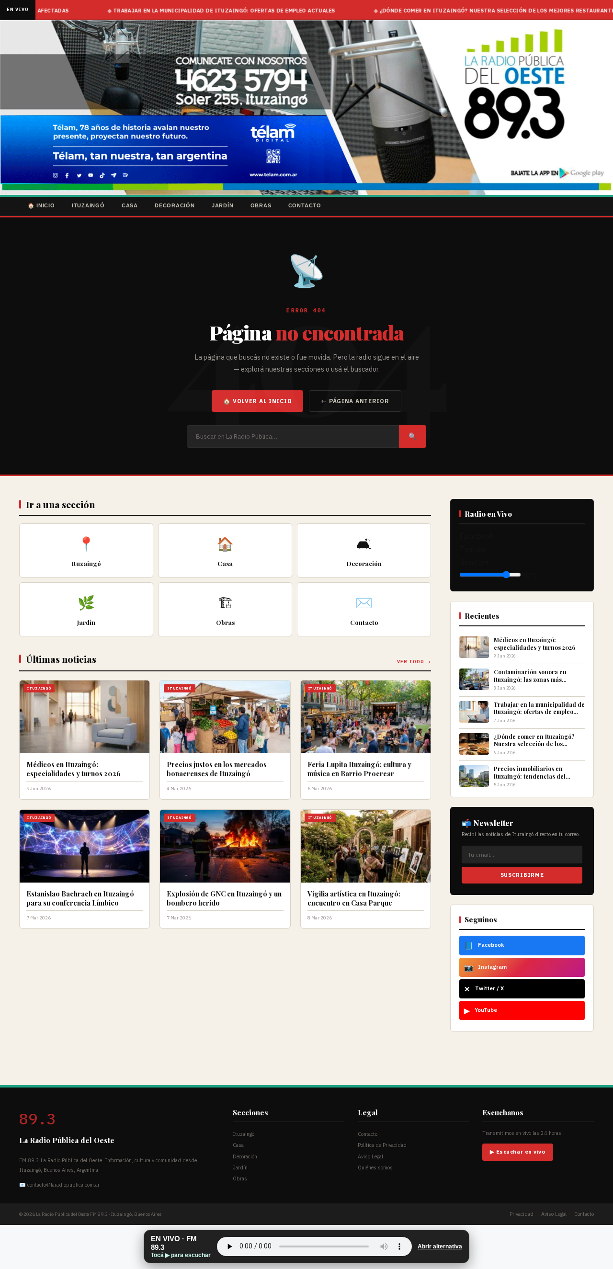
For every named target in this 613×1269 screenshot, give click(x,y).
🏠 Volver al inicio (257, 401)
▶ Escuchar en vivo (517, 1151)
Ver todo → (414, 661)
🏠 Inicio (41, 205)
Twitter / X (484, 989)
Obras (261, 205)
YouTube (480, 1010)
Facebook (476, 536)
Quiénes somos (375, 1167)
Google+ (474, 562)
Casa (130, 205)
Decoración (175, 205)
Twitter (473, 549)
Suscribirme (522, 875)
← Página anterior (355, 401)
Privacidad (522, 1214)
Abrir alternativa (440, 1246)
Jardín (223, 205)
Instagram (485, 967)
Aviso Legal (370, 1156)
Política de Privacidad (382, 1145)
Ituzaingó (88, 205)
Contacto (304, 205)
